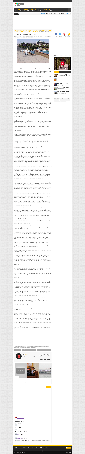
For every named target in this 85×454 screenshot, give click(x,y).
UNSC (33, 31)
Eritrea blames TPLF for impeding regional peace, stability (62, 84)
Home (15, 30)
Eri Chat (45, 447)
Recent (57, 72)
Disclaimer (69, 452)
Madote (21, 452)
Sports (65, 101)
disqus (48, 387)
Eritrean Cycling (67, 98)
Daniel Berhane (25, 30)
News (20, 10)
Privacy (67, 452)
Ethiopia (51, 13)
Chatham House (19, 30)
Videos (40, 10)
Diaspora (24, 447)
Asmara (55, 98)
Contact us (68, 447)
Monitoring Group (34, 30)
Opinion (26, 10)
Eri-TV (50, 10)
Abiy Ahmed (27, 13)
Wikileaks (36, 31)
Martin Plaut (29, 30)
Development (34, 10)
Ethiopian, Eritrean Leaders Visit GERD (63, 87)
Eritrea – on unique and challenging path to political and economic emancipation (63, 75)
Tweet (18, 349)
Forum (45, 10)
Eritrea (63, 98)
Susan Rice (22, 31)
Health (55, 101)
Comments (62, 72)
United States (30, 31)
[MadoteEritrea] (41, 359)
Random (68, 72)
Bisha (58, 98)
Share (25, 349)
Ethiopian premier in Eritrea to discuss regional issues (39, 13)
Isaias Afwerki (59, 101)
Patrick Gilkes (43, 30)
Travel (29, 447)
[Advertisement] (42, 22)
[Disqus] (33, 402)
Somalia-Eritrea (18, 31)
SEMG (46, 30)
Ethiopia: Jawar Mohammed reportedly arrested (61, 13)
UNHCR (26, 31)
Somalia (50, 30)
